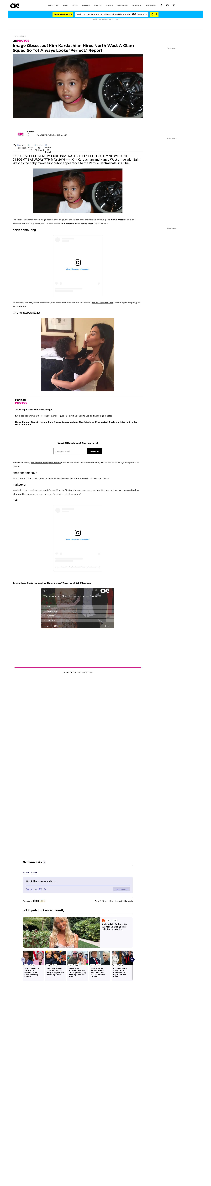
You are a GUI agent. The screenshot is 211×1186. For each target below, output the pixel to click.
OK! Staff (30, 132)
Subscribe (151, 5)
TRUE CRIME (122, 5)
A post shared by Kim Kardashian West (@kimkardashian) (77, 567)
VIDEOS (109, 5)
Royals (86, 5)
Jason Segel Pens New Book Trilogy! (33, 409)
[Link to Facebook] (161, 5)
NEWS (65, 5)
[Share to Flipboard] (39, 145)
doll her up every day (102, 303)
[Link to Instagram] (167, 5)
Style (75, 5)
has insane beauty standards (46, 462)
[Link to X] (174, 5)
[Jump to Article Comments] (14, 145)
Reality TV (53, 5)
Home (15, 36)
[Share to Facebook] (21, 145)
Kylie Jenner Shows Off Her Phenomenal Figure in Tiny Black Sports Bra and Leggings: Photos (63, 416)
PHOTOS (97, 5)
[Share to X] (30, 145)
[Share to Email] (48, 145)
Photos (23, 36)
